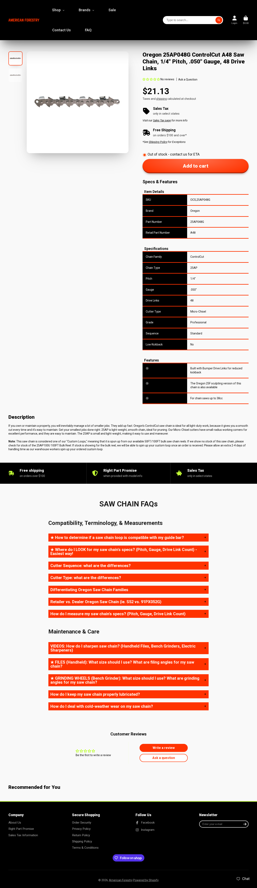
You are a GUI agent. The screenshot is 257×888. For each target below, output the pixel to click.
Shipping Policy (82, 841)
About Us (14, 822)
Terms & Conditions (85, 847)
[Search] (218, 20)
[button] (151, 79)
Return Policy (81, 835)
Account (234, 20)
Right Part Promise (21, 829)
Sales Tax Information (23, 835)
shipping (161, 98)
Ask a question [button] (163, 758)
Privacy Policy (81, 829)
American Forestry (121, 880)
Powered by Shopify (146, 880)
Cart (246, 20)
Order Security (81, 822)
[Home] (23, 20)
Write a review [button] (164, 748)
